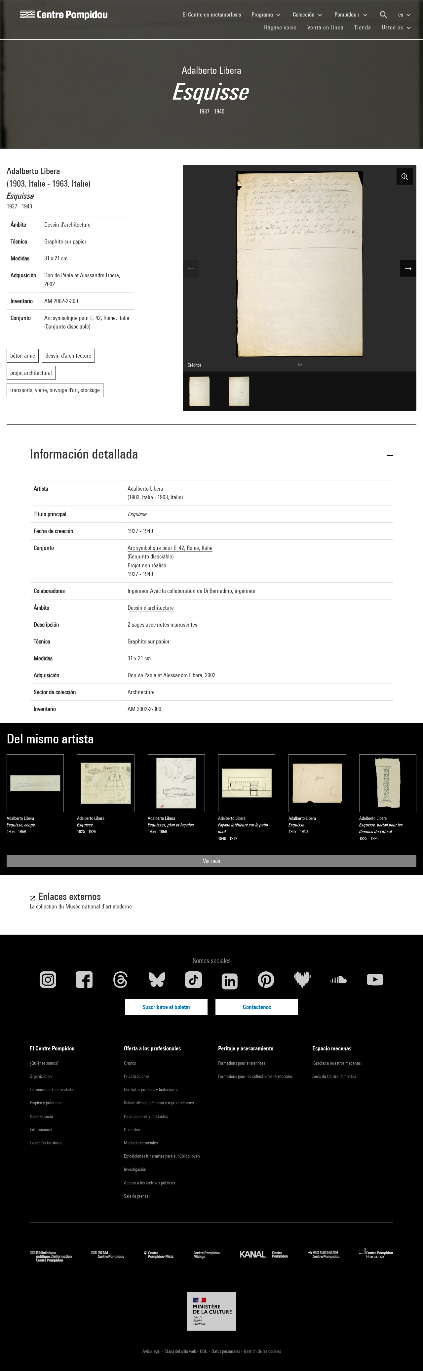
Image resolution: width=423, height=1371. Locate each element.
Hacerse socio (41, 1116)
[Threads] (120, 981)
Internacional (41, 1129)
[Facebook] (84, 981)
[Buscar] (383, 15)
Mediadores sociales (141, 1142)
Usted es (393, 27)
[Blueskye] (157, 981)
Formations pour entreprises (241, 1063)
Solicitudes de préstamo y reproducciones (159, 1102)
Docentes (132, 1129)
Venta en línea (325, 27)
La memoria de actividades (52, 1089)
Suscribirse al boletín (166, 1006)
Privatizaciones (136, 1076)
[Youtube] (375, 981)
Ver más (211, 860)
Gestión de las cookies (262, 1351)
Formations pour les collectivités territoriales (255, 1076)
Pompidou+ (347, 14)
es (401, 14)
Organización (41, 1076)
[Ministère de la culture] (211, 1311)
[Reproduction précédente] (191, 268)
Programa (262, 14)
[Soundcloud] (339, 981)
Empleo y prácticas (45, 1102)
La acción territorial (46, 1142)
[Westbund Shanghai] (328, 1260)
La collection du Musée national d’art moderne (81, 906)
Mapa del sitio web (181, 1351)
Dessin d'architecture (67, 224)
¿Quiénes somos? (44, 1063)
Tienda (365, 27)
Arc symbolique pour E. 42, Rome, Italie (170, 547)
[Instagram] (48, 981)
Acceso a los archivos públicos (149, 1182)
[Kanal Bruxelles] (269, 1260)
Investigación (135, 1169)
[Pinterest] (266, 981)
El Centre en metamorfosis (214, 14)
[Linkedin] (230, 981)
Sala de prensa (136, 1196)
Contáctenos (257, 1006)
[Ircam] (112, 1260)
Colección (304, 14)
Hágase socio (283, 27)
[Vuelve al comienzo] (407, 1355)
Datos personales (226, 1351)
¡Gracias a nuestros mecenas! (337, 1063)
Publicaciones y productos (146, 1116)
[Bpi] (55, 1260)
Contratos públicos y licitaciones (151, 1089)
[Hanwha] (376, 1260)
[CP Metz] (163, 1260)
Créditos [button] (194, 365)
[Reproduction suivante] (408, 268)
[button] (211, 455)
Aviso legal (152, 1351)
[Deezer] (302, 981)
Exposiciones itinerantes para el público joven (162, 1156)
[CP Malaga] (212, 1260)
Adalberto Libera (33, 171)
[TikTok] (193, 981)
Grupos (130, 1063)
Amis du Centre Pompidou (334, 1076)
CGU (204, 1351)
